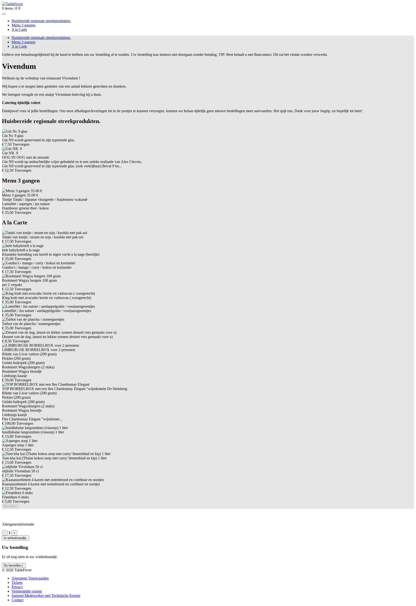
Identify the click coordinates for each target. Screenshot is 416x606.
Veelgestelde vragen (27, 591)
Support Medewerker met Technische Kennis (46, 595)
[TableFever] (12, 4)
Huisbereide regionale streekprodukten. (41, 21)
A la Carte (19, 29)
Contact (17, 600)
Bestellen (10, 506)
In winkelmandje (15, 538)
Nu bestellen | (14, 565)
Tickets (17, 582)
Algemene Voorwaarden (30, 578)
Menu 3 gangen (23, 25)
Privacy (17, 587)
